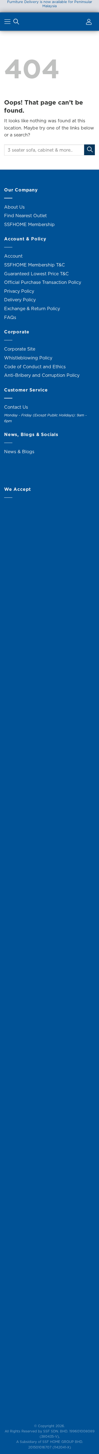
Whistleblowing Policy (28, 358)
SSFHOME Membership (29, 224)
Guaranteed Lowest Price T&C (36, 274)
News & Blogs (19, 452)
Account (13, 256)
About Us (14, 207)
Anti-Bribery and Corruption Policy (41, 375)
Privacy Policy (19, 291)
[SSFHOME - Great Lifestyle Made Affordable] (49, 21)
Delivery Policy (20, 300)
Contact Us (16, 407)
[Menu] (8, 22)
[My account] (88, 22)
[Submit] (89, 149)
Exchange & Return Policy (32, 308)
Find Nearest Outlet (25, 215)
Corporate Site (19, 349)
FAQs (10, 317)
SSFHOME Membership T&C (34, 265)
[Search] (16, 22)
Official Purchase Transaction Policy (42, 282)
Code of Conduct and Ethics (35, 367)
